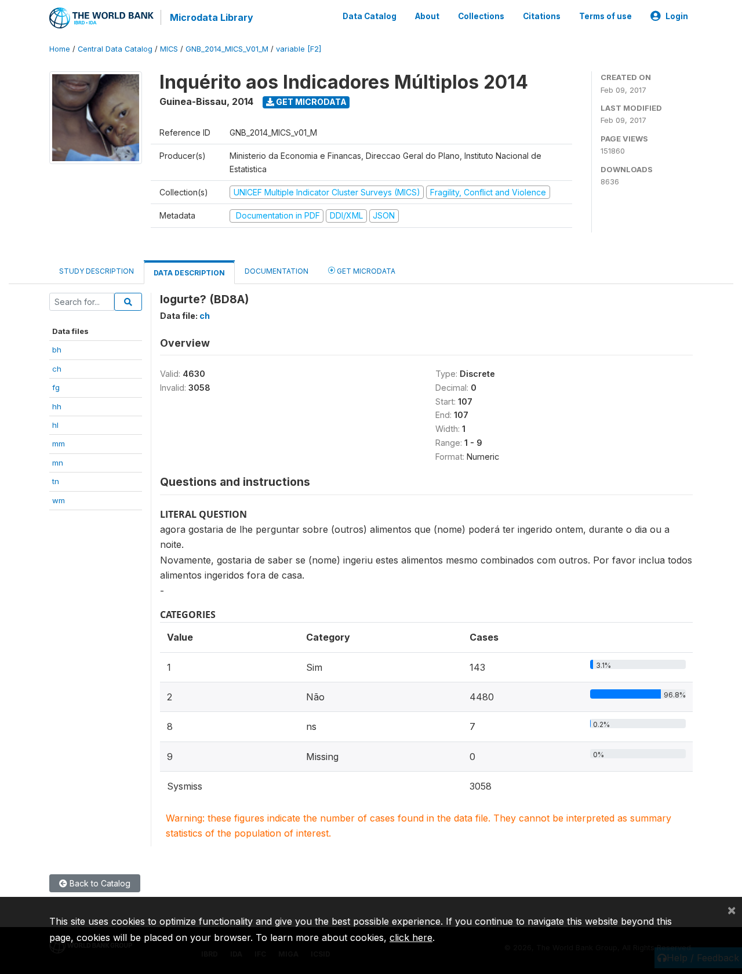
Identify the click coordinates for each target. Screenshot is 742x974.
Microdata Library (211, 17)
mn (57, 462)
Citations (542, 16)
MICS (169, 49)
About (427, 16)
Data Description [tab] (189, 272)
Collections (481, 16)
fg (56, 387)
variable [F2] (298, 49)
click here (411, 937)
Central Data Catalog (115, 49)
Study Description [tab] (96, 271)
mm (58, 443)
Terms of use (605, 16)
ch (56, 368)
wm (58, 500)
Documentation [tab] (276, 271)
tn (55, 481)
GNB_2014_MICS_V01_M (227, 49)
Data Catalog (370, 16)
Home (59, 49)
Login (676, 16)
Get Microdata (310, 102)
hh (56, 406)
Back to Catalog (98, 883)
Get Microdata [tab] (365, 271)
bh (56, 349)
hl (55, 425)
